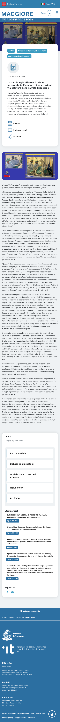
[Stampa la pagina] (52, 714)
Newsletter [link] (16, 487)
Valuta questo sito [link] (31, 611)
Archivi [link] (11, 51)
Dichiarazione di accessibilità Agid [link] (15, 713)
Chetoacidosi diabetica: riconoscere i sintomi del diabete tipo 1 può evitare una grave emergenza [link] (29, 528)
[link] (12, 4)
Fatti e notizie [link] (18, 453)
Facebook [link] (7, 592)
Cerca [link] (44, 13)
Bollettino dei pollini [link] (22, 463)
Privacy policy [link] (7, 717)
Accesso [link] (31, 717)
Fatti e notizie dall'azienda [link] (19, 56)
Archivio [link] (15, 498)
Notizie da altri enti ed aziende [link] (23, 476)
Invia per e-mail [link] (20, 130)
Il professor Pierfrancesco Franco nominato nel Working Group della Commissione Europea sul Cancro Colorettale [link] (30, 555)
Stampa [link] (16, 123)
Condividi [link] (17, 137)
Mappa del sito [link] (21, 717)
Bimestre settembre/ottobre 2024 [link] (32, 51)
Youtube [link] (12, 592)
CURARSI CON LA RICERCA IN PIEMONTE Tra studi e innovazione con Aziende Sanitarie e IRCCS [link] (27, 516)
